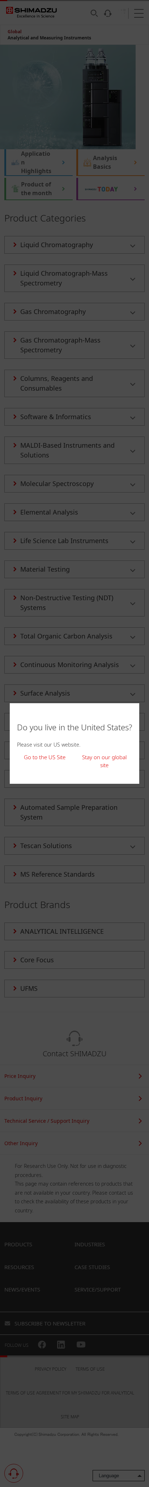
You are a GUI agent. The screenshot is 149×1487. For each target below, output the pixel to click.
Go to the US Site (44, 757)
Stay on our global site (104, 761)
